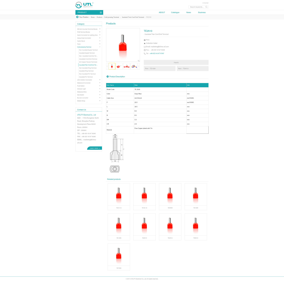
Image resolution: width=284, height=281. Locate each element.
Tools (78, 44)
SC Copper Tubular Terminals (88, 62)
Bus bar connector (82, 98)
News (188, 12)
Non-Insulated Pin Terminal (87, 74)
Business (202, 12)
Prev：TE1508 (150, 68)
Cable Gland (81, 41)
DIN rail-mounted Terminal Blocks (87, 29)
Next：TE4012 (183, 68)
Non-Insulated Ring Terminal (88, 68)
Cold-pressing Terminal (111, 17)
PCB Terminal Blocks (83, 32)
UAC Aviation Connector (84, 80)
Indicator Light (81, 89)
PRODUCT (82, 12)
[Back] (92, 5)
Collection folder (151, 43)
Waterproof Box (82, 92)
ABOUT (162, 12)
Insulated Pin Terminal (86, 77)
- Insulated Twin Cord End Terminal (156, 34)
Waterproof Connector (84, 83)
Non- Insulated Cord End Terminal (89, 56)
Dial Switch (80, 95)
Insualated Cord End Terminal (88, 59)
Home (93, 17)
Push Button (81, 86)
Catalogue (175, 12)
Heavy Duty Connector (84, 38)
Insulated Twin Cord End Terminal (133, 17)
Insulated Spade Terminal (87, 53)
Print (147, 40)
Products (99, 17)
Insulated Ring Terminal (86, 71)
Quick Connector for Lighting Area (87, 35)
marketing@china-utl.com (160, 46)
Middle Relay (81, 101)
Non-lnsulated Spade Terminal (88, 50)
